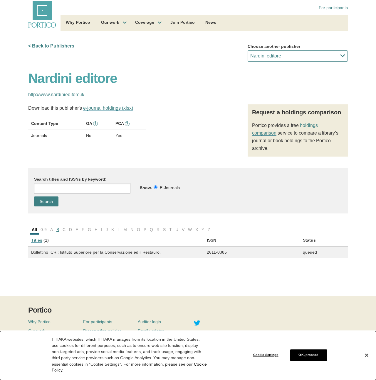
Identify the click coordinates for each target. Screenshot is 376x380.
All (34, 229)
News (210, 22)
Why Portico (78, 22)
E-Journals (170, 187)
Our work (110, 22)
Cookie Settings (265, 355)
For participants (333, 7)
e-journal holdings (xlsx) (108, 108)
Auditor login (149, 321)
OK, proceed (308, 355)
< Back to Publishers (51, 45)
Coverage (144, 22)
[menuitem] (78, 23)
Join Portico (182, 22)
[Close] (366, 355)
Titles (36, 240)
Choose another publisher (274, 46)
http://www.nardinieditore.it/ (56, 94)
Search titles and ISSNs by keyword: (70, 179)
